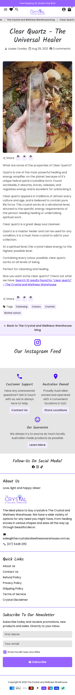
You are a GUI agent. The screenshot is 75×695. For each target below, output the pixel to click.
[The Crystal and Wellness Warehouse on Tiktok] (41, 467)
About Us (9, 566)
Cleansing (21, 306)
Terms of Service (14, 594)
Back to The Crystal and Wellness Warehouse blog (37, 328)
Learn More (37, 445)
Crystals (50, 306)
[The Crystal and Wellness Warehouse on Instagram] (37, 342)
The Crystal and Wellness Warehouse (47, 682)
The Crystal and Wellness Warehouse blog (31, 19)
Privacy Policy (12, 583)
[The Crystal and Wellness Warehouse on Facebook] (33, 467)
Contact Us (19, 410)
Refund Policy (12, 577)
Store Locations (55, 410)
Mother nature (12, 312)
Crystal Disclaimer (15, 600)
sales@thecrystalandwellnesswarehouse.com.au (36, 536)
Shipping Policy (13, 589)
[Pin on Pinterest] (30, 158)
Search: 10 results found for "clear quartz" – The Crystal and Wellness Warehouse (37, 282)
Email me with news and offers (24, 651)
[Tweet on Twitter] (24, 158)
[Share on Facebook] (18, 158)
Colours (36, 306)
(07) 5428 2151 (15, 544)
